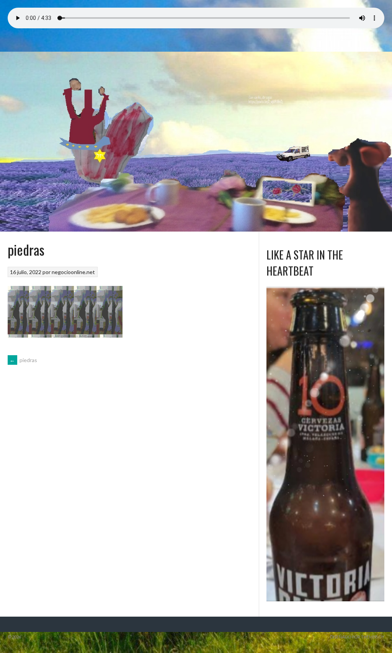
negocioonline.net (73, 272)
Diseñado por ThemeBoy (357, 636)
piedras (23, 360)
